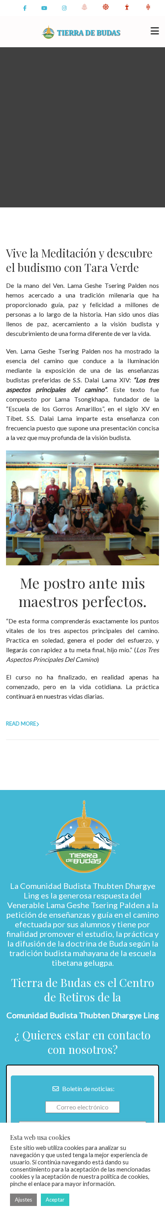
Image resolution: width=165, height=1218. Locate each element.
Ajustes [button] (23, 1199)
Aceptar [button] (55, 1199)
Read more (21, 723)
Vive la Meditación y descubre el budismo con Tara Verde (79, 260)
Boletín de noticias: (88, 1088)
